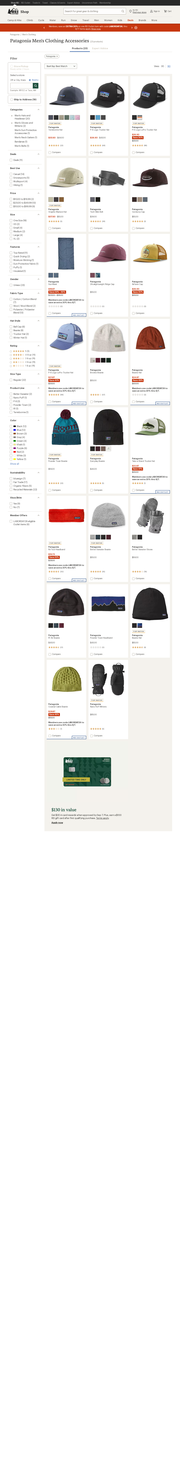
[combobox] (95, 11)
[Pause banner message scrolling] (136, 27)
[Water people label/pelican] (50, 199)
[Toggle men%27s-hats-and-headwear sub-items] (12, 115)
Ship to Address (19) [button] (24, 99)
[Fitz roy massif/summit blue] (145, 199)
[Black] (56, 117)
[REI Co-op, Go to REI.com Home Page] (13, 11)
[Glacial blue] (108, 448)
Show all (14, 463)
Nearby (34, 80)
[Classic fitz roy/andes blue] (139, 625)
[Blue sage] (72, 117)
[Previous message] (44, 27)
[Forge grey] (103, 117)
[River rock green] (61, 117)
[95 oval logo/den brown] (134, 199)
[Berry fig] (92, 275)
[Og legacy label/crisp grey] (92, 360)
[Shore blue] (97, 117)
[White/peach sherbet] (139, 117)
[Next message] (132, 27)
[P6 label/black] (56, 199)
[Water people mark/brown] (61, 199)
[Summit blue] (97, 537)
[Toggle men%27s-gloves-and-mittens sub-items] (12, 123)
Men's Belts (20, 145)
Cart (170, 11)
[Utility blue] (50, 275)
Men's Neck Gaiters (24, 137)
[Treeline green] (108, 360)
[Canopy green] (66, 117)
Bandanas (20, 141)
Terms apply (102, 818)
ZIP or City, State (18, 80)
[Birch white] (92, 537)
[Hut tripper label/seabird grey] (139, 199)
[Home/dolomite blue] (56, 275)
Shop (25, 12)
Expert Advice (100, 48)
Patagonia (14, 34)
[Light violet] (77, 117)
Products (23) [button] (80, 48)
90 (168, 65)
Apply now (57, 822)
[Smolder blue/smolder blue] (50, 117)
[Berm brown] (103, 448)
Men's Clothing (29, 34)
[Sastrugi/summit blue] (97, 275)
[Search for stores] (35, 86)
